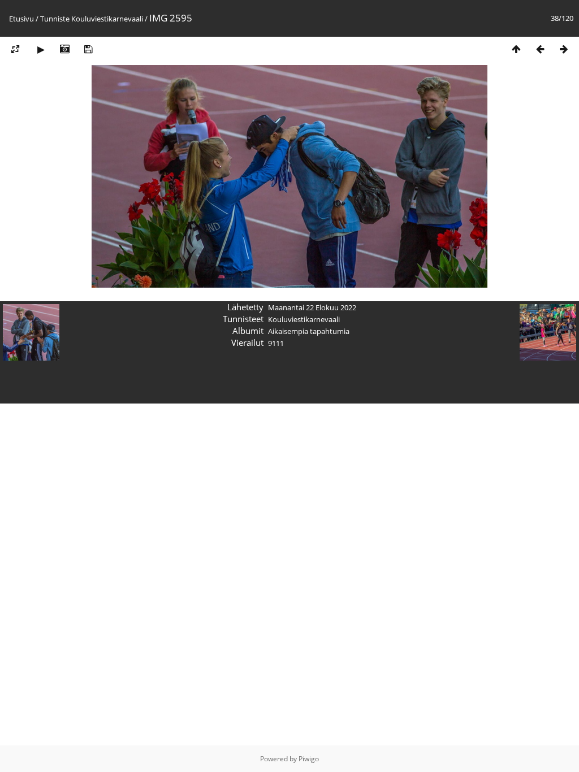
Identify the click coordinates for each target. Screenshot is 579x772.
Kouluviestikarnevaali (107, 19)
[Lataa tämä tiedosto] (88, 48)
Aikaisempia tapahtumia (308, 331)
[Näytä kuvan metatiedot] (64, 48)
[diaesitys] (41, 48)
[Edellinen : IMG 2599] (540, 48)
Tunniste (55, 19)
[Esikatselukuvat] (516, 48)
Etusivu (21, 19)
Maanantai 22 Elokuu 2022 (312, 307)
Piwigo (309, 759)
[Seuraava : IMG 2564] (564, 48)
